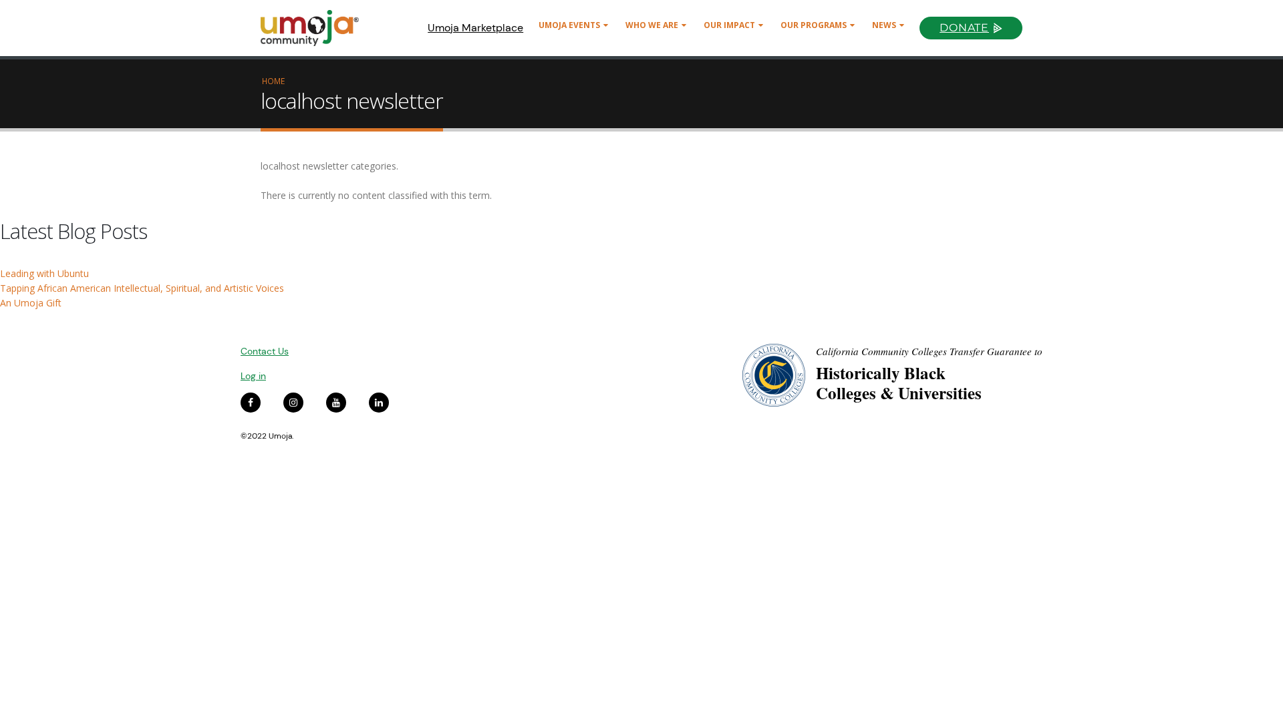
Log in (253, 376)
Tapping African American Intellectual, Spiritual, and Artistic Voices (142, 288)
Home (273, 80)
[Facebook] (251, 403)
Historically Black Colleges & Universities (899, 382)
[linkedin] (379, 403)
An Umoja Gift (30, 302)
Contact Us (265, 351)
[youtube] (336, 403)
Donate (964, 27)
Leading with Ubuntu (44, 273)
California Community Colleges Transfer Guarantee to (929, 351)
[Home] (316, 28)
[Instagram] (293, 403)
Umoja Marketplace (475, 28)
